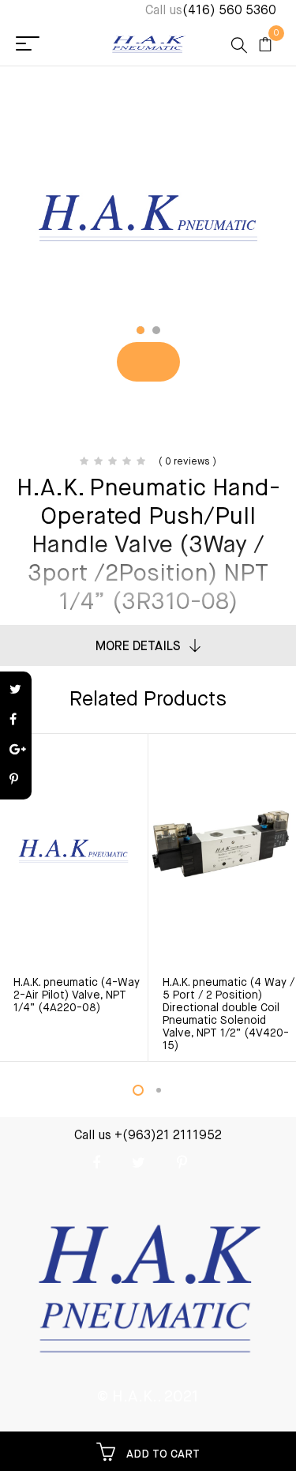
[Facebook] (16, 720)
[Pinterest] (16, 781)
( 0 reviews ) (187, 462)
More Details (138, 647)
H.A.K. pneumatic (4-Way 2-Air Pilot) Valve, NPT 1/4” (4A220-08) (76, 995)
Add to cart (161, 1454)
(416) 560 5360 (229, 11)
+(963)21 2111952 (168, 1136)
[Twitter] (16, 690)
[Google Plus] (16, 751)
